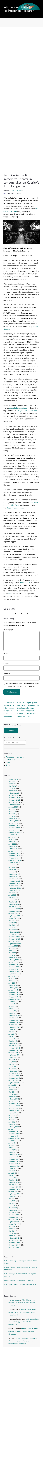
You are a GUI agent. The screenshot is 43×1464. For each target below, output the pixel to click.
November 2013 (14, 1134)
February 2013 (13, 1155)
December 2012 (14, 1159)
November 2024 (14, 828)
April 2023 (12, 872)
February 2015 (13, 1099)
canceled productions (18, 408)
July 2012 (11, 1171)
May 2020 (12, 953)
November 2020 (14, 939)
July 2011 (11, 1199)
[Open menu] (4, 22)
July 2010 (11, 1226)
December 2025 (14, 798)
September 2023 (14, 860)
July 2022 (11, 893)
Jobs (8, 765)
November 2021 (14, 911)
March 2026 (12, 791)
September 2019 (14, 971)
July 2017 (11, 1032)
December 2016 (14, 1048)
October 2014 (13, 1108)
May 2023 (12, 869)
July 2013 (11, 1143)
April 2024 (12, 844)
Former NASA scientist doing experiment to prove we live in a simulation (22, 1331)
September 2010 (14, 1222)
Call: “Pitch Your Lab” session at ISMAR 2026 (20, 1284)
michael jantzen (14, 1300)
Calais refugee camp (14, 508)
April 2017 (12, 1039)
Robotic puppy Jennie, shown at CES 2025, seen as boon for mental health (22, 1312)
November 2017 (14, 1022)
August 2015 (12, 1085)
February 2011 (13, 1210)
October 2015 (13, 1080)
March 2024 (12, 846)
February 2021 (13, 932)
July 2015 (11, 1087)
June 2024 (12, 839)
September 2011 (14, 1194)
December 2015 (14, 1076)
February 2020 (13, 960)
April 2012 (12, 1178)
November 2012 (14, 1161)
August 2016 (13, 1057)
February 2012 (13, 1182)
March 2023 (12, 874)
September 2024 (14, 832)
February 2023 (13, 876)
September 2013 (14, 1138)
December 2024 (14, 825)
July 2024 (11, 837)
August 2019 (13, 974)
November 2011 (14, 1189)
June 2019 (12, 978)
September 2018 (14, 999)
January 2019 (13, 990)
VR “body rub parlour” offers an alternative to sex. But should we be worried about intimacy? (22, 1341)
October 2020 (13, 941)
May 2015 (11, 1092)
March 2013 (12, 1152)
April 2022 (12, 900)
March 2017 (12, 1041)
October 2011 (13, 1192)
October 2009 (13, 1247)
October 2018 (13, 997)
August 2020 (13, 946)
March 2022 (12, 902)
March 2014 (12, 1124)
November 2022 (14, 883)
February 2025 (13, 821)
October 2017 (13, 1025)
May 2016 (12, 1064)
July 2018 (11, 1004)
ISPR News (10, 760)
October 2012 (13, 1164)
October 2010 (13, 1219)
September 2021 (14, 916)
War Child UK (24, 583)
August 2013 (12, 1141)
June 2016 (12, 1062)
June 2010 (12, 1229)
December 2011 (14, 1187)
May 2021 (11, 925)
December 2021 (14, 909)
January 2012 (13, 1185)
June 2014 (12, 1117)
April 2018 (12, 1011)
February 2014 (13, 1127)
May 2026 (12, 786)
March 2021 (12, 930)
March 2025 (12, 818)
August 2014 (13, 1113)
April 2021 (12, 927)
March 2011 (12, 1208)
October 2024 (13, 830)
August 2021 (12, 918)
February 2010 (13, 1238)
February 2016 (13, 1071)
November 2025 (14, 800)
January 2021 (13, 934)
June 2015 (12, 1090)
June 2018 (12, 1006)
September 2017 (14, 1027)
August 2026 (13, 779)
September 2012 (14, 1166)
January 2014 (13, 1129)
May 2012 (11, 1175)
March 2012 (12, 1180)
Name (6, 654)
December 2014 (14, 1104)
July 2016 (11, 1059)
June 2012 (12, 1173)
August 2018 (12, 1002)
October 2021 (13, 914)
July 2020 (12, 948)
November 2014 (14, 1106)
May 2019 (12, 981)
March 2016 (12, 1069)
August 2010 (13, 1224)
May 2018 (11, 1008)
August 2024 (13, 835)
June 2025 (12, 811)
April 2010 (12, 1233)
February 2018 (13, 1015)
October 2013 (13, 1136)
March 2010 (12, 1236)
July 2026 (11, 781)
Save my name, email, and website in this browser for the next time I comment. (22, 685)
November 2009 (14, 1245)
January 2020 (13, 962)
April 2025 (12, 816)
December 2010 (14, 1215)
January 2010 (13, 1240)
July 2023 (11, 865)
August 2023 (13, 862)
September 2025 (14, 805)
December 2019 (14, 964)
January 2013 (13, 1157)
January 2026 (13, 795)
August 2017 (12, 1029)
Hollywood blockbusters (27, 411)
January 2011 (13, 1212)
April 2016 (12, 1066)
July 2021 (11, 920)
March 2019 (12, 985)
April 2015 (12, 1094)
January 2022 (13, 907)
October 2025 (13, 802)
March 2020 (12, 958)
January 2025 (13, 823)
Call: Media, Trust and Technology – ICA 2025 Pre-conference (23, 1321)
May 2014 (12, 1120)
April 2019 (12, 983)
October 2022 (13, 886)
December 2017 (14, 1020)
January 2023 (13, 879)
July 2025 (11, 809)
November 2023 (14, 855)
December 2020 (14, 937)
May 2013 (11, 1148)
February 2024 (13, 849)
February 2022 (13, 904)
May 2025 (12, 814)
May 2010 (12, 1231)
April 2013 (12, 1150)
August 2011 (12, 1196)
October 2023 (13, 858)
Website (6, 674)
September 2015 (14, 1083)
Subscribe (11, 731)
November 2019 (14, 967)
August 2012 (12, 1168)
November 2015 (14, 1078)
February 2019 (13, 988)
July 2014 (11, 1115)
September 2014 (14, 1110)
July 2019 (11, 976)
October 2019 (13, 969)
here (10, 593)
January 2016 (13, 1073)
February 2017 (13, 1043)
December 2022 (14, 881)
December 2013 (14, 1131)
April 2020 (12, 955)
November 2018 (14, 995)
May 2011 (11, 1203)
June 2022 (12, 895)
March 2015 (12, 1097)
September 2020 (14, 944)
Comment (8, 630)
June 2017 (12, 1034)
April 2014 (12, 1122)
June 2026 (12, 784)
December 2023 (14, 853)
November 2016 (14, 1050)
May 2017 (11, 1036)
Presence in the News (13, 193)
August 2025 (13, 807)
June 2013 (12, 1145)
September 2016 (14, 1055)
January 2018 (13, 1018)
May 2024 (12, 842)
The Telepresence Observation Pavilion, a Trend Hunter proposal (21, 1302)
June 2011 (12, 1201)
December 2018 (14, 992)
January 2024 (13, 851)
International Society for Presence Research (18, 9)
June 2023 (12, 867)
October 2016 (13, 1052)
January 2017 (13, 1046)
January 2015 (13, 1101)
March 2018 (12, 1013)
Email (6, 664)
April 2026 (12, 788)
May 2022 (12, 897)
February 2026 (13, 793)
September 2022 (14, 888)
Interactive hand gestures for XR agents (18, 1280)
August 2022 (13, 890)
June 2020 (12, 951)
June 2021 (12, 923)
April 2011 (11, 1205)
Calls (8, 762)
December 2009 (14, 1243)
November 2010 (14, 1217)
